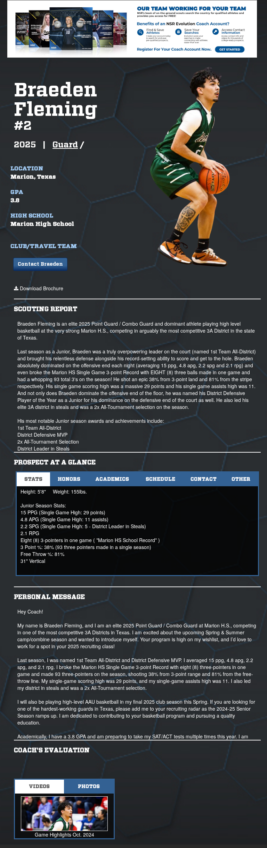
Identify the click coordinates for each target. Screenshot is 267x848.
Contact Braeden (40, 264)
